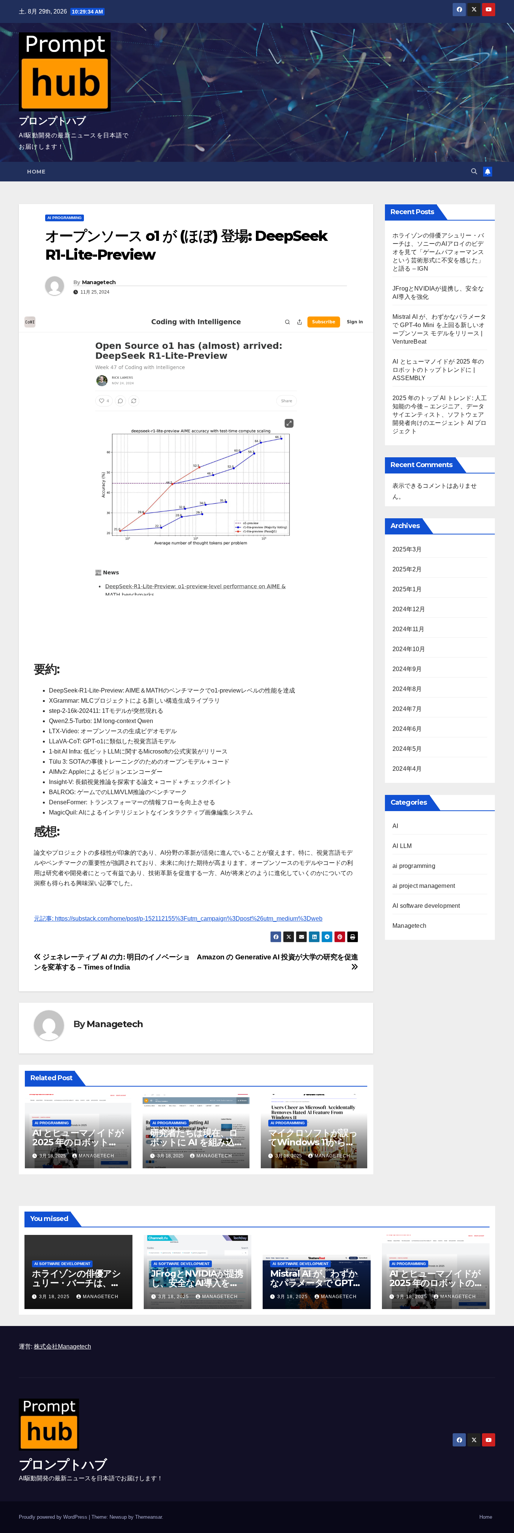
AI (395, 826)
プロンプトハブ (52, 121)
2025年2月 (407, 569)
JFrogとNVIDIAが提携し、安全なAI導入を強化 (197, 1283)
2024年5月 (407, 749)
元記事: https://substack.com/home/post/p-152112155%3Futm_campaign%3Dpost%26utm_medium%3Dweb (178, 918)
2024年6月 (407, 729)
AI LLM (402, 846)
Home (36, 171)
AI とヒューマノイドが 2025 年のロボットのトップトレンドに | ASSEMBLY (438, 369)
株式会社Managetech (62, 1346)
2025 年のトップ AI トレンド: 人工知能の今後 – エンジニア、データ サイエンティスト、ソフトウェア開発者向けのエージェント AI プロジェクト (439, 414)
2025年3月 (407, 549)
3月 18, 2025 (55, 1296)
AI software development (426, 906)
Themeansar (148, 1517)
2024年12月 (409, 609)
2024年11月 (408, 629)
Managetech (99, 282)
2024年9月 (407, 669)
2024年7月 (407, 709)
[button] (474, 171)
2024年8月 (407, 689)
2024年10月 (409, 649)
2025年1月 (407, 589)
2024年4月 (407, 769)
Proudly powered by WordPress (54, 1517)
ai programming (64, 218)
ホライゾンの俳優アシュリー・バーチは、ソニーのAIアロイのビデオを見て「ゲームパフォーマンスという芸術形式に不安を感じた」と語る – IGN (438, 252)
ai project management (423, 886)
